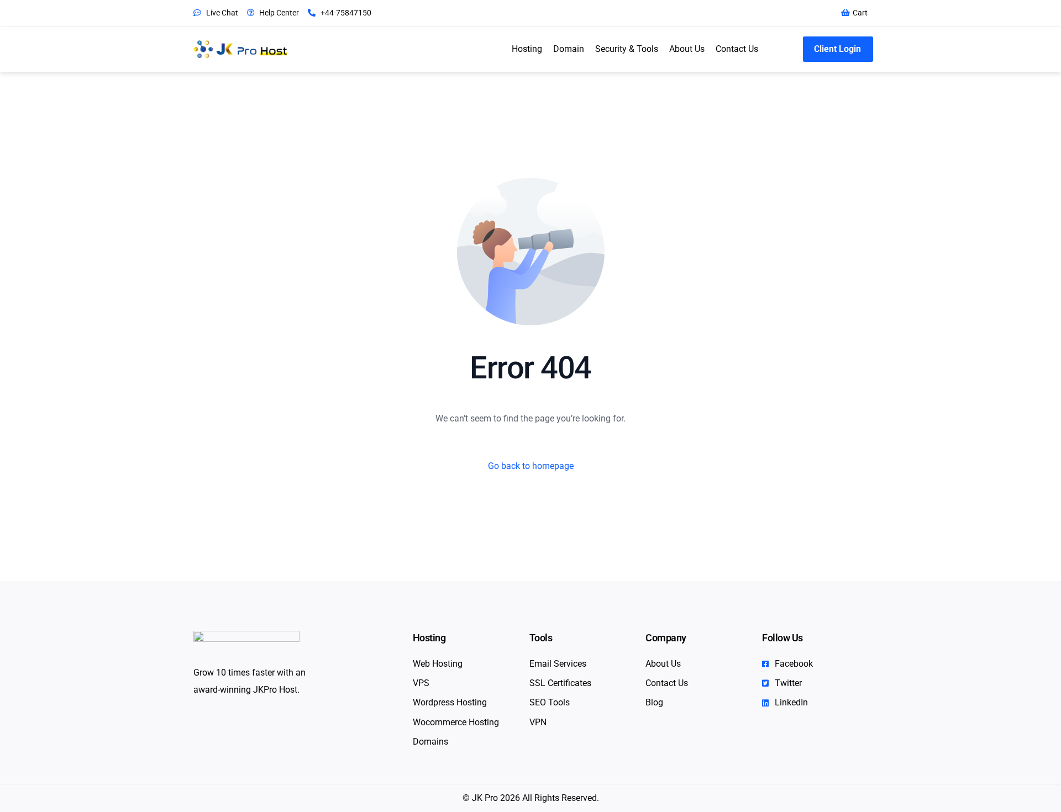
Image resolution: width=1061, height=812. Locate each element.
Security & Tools (626, 49)
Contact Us (737, 49)
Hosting (527, 49)
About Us (687, 49)
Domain (568, 49)
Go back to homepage (531, 466)
